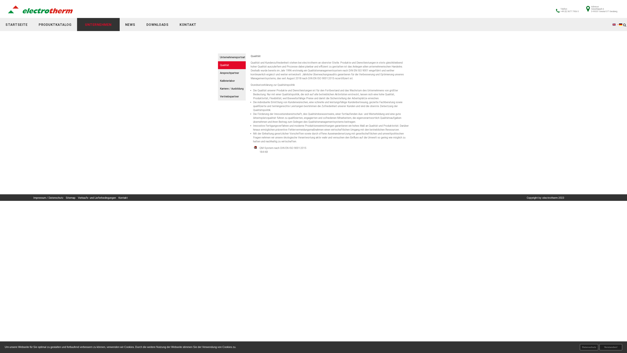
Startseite (17, 25)
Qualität (224, 65)
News (130, 25)
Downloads (157, 25)
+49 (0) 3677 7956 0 (569, 11)
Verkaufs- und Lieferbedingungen (97, 197)
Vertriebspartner (229, 96)
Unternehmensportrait (232, 57)
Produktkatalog (55, 25)
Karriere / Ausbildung (232, 88)
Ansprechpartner (229, 73)
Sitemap (70, 197)
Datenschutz (589, 347)
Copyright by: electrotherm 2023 (545, 197)
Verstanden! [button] (611, 347)
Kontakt (188, 25)
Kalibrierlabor (227, 80)
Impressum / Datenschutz (48, 197)
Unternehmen (98, 25)
